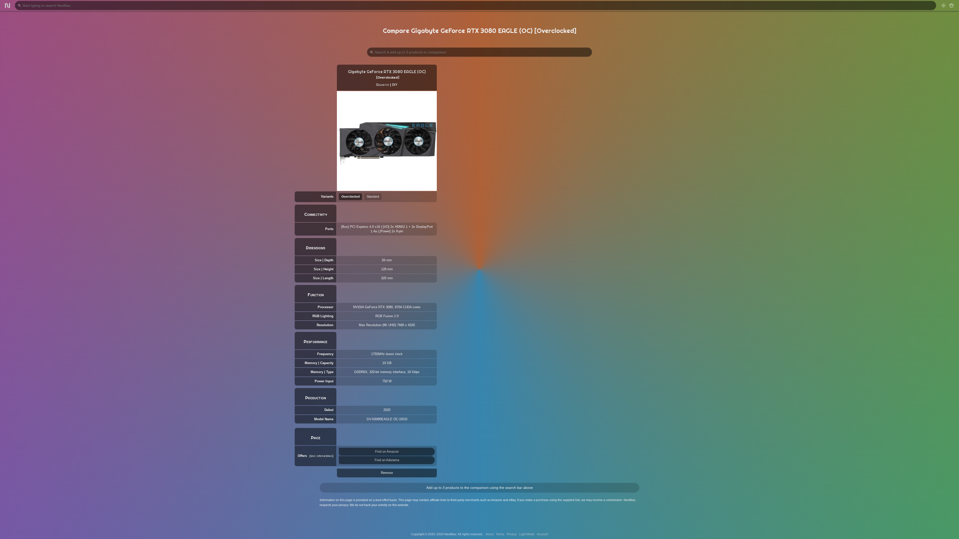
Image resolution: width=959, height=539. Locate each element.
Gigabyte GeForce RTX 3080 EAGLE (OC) (387, 71)
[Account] (951, 5)
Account (542, 534)
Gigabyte (382, 85)
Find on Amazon (387, 451)
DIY (395, 85)
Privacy (512, 534)
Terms (500, 534)
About (489, 534)
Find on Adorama (387, 460)
